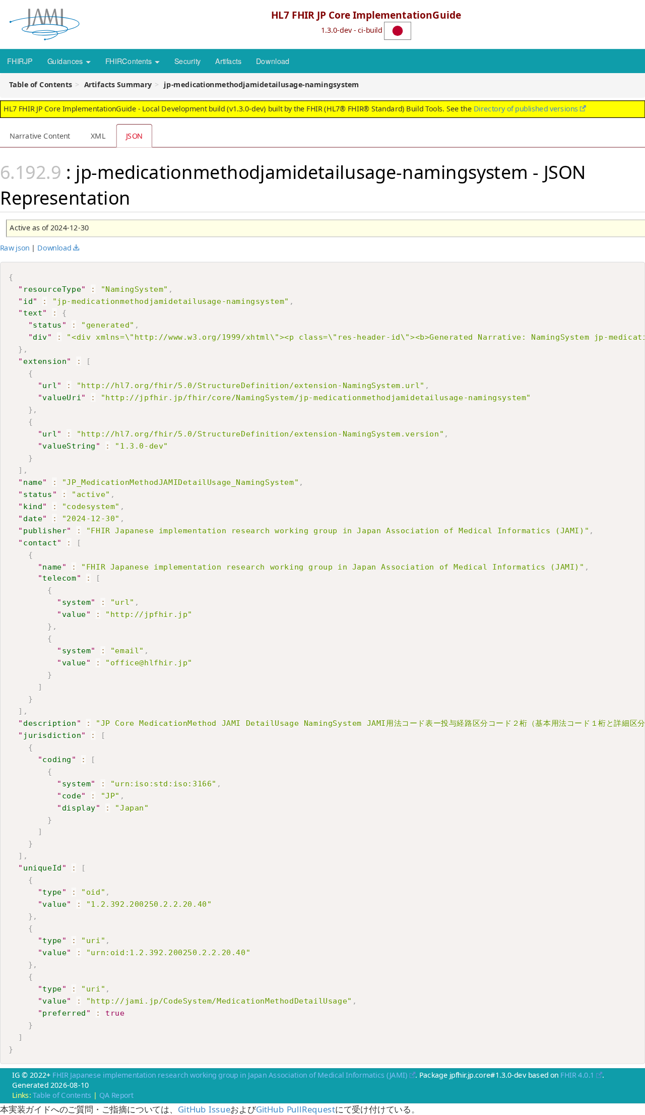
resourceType (52, 288)
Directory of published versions (526, 108)
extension (45, 360)
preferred (64, 1012)
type (51, 892)
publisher (45, 529)
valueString (69, 445)
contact (40, 541)
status (47, 324)
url (49, 385)
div (40, 336)
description (50, 722)
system (76, 602)
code (71, 795)
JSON (134, 136)
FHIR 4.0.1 (577, 1075)
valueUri (61, 397)
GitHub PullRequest (295, 1109)
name (32, 481)
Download (273, 60)
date (32, 517)
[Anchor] (140, 197)
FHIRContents (129, 60)
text (32, 312)
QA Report (116, 1095)
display (79, 807)
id (28, 300)
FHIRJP (19, 60)
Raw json (15, 247)
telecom (59, 578)
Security (187, 60)
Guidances (66, 60)
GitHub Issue (204, 1109)
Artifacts (228, 60)
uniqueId (42, 868)
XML (98, 136)
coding (57, 759)
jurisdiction (52, 734)
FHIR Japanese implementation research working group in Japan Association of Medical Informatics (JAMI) (229, 1075)
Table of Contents (62, 1095)
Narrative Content (40, 136)
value (74, 614)
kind (32, 505)
